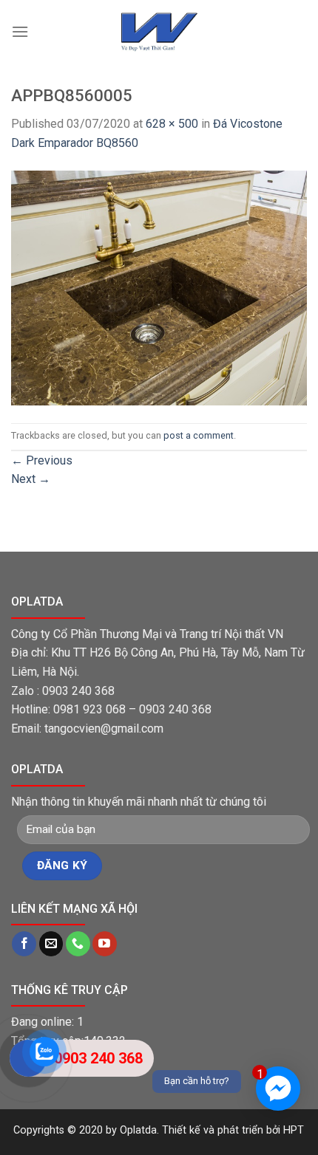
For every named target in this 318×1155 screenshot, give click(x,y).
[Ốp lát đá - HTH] (159, 31)
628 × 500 (172, 124)
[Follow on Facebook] (24, 943)
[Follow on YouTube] (104, 943)
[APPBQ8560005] (159, 287)
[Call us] (78, 943)
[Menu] (20, 46)
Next (30, 479)
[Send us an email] (51, 943)
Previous (41, 460)
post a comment (198, 435)
